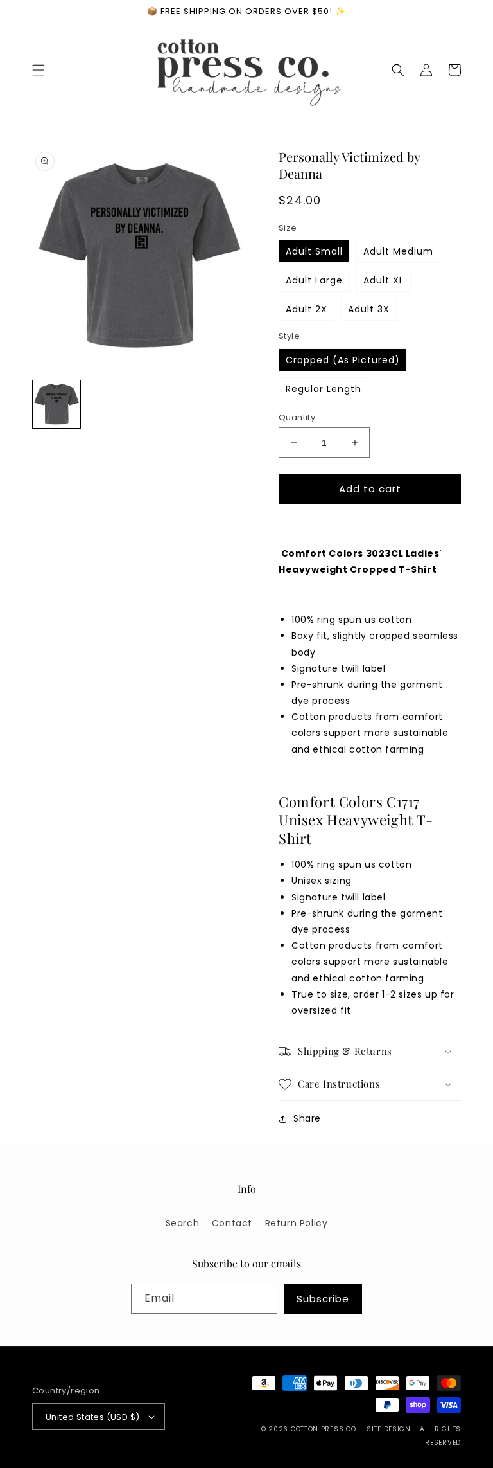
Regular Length (323, 388)
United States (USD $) (92, 1417)
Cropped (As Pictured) (343, 360)
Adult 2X (306, 309)
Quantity (297, 417)
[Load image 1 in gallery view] (56, 404)
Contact (232, 1223)
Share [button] (307, 1118)
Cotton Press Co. (324, 1429)
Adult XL (383, 280)
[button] (38, 70)
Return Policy (296, 1223)
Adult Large (314, 280)
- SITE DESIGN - (390, 1429)
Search (183, 1223)
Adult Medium (398, 251)
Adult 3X (369, 309)
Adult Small (314, 251)
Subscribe (323, 1298)
